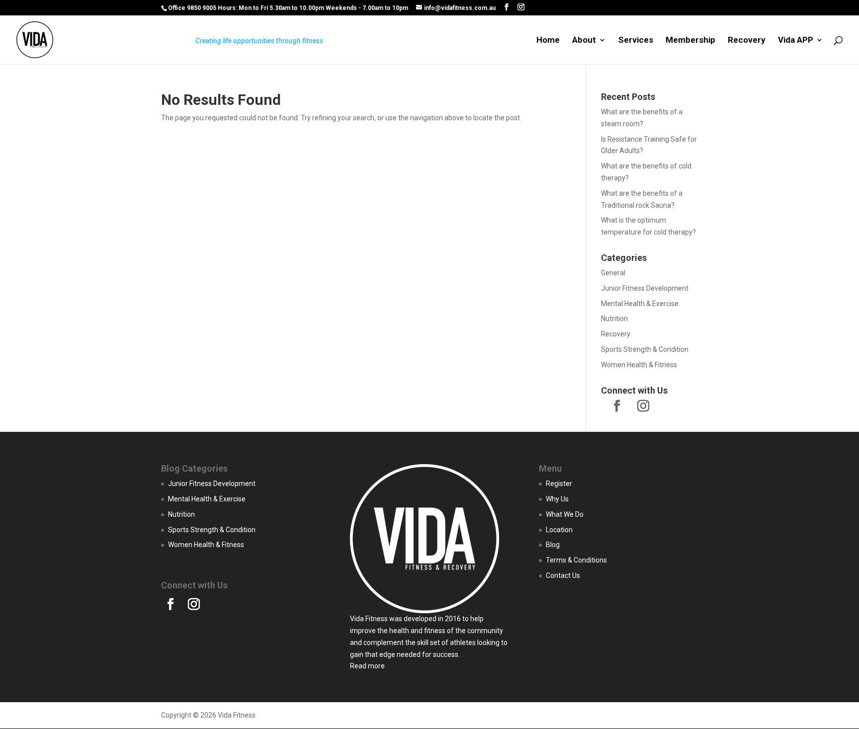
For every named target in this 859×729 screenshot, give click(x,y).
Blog (553, 545)
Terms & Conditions (576, 560)
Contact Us (563, 575)
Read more (367, 666)
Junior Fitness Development (644, 288)
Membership (690, 40)
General (613, 273)
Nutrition (614, 319)
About (584, 40)
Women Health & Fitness (639, 365)
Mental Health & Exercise (640, 304)
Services (635, 40)
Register (559, 483)
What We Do (565, 514)
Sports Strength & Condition (644, 349)
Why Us (557, 499)
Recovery (747, 40)
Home (548, 40)
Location (559, 530)
